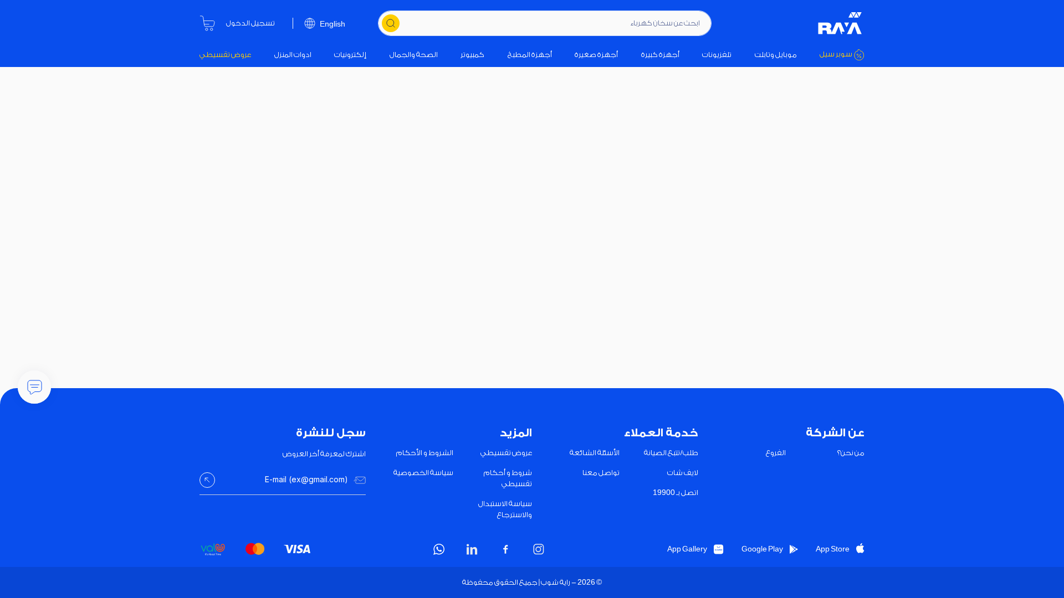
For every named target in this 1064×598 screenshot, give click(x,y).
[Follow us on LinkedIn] (472, 549)
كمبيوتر (472, 54)
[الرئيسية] (840, 23)
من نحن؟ (850, 452)
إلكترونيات (350, 54)
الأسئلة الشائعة (595, 452)
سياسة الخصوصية (423, 472)
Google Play (762, 549)
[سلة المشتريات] (207, 23)
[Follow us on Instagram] (538, 549)
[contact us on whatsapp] (438, 549)
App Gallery (687, 549)
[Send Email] (207, 480)
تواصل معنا (601, 472)
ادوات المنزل (292, 54)
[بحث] (391, 23)
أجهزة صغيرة (596, 54)
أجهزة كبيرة (660, 54)
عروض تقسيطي (225, 54)
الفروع (776, 452)
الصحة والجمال (414, 54)
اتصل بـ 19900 (675, 492)
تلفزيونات (717, 54)
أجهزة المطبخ (530, 54)
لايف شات (682, 472)
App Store (833, 549)
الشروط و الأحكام (424, 452)
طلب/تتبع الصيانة (671, 452)
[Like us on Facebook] (505, 549)
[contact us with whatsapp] (34, 387)
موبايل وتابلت (776, 54)
